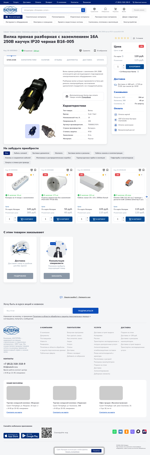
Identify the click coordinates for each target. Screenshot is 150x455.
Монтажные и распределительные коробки (53, 158)
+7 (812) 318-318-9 (122, 2)
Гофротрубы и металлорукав (122, 158)
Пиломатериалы (58, 17)
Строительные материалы (36, 17)
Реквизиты (44, 344)
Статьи (69, 347)
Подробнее (86, 97)
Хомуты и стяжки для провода (17, 162)
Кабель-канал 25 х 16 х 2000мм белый (93, 198)
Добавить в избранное (76, 356)
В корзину (134, 66)
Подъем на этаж (100, 365)
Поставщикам (45, 338)
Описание (11, 60)
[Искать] (83, 10)
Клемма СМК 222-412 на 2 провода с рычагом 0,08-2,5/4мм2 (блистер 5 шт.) (128, 199)
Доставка (27, 2)
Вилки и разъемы (45, 32)
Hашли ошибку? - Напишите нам (77, 297)
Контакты (74, 2)
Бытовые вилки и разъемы (61, 32)
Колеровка (98, 335)
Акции (6, 2)
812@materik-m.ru (11, 367)
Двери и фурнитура (130, 17)
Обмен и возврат (73, 353)
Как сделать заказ (74, 335)
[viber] (132, 432)
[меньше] (123, 68)
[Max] (138, 432)
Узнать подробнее (72, 452)
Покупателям (73, 327)
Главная (6, 32)
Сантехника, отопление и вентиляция (103, 22)
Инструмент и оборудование (17, 22)
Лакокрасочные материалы (106, 17)
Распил (97, 338)
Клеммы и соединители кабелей (17, 158)
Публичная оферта (47, 353)
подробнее (20, 276)
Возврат (49, 2)
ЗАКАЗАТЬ (57, 276)
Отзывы (58, 60)
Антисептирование (101, 371)
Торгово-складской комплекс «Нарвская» (69, 403)
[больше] (123, 65)
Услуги (15, 2)
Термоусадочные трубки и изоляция (90, 158)
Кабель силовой (20, 153)
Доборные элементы (102, 374)
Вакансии (87, 2)
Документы (72, 60)
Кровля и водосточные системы (70, 22)
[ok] (126, 432)
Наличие (45, 60)
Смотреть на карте (14, 412)
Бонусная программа (75, 332)
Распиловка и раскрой (102, 359)
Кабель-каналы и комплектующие (108, 153)
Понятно (96, 451)
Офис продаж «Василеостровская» (113, 403)
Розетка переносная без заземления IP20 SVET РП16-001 (55, 199)
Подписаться (85, 311)
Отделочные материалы (79, 17)
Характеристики (28, 60)
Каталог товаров (15, 32)
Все (6, 153)
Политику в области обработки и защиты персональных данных (61, 316)
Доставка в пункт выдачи (104, 332)
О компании (61, 2)
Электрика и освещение (42, 22)
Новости (43, 341)
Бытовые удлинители (41, 153)
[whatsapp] (114, 432)
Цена (7, 206)
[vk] (120, 432)
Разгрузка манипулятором (104, 362)
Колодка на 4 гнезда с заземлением (19, 198)
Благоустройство (130, 22)
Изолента (58, 153)
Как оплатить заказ (74, 338)
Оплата (38, 2)
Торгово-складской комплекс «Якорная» (23, 403)
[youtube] (144, 432)
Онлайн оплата (139, 10)
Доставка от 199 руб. (129, 335)
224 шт (36, 51)
